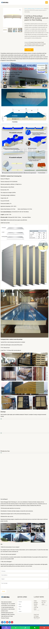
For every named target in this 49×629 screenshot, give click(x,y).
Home (25, 8)
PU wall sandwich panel (39, 45)
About (20, 604)
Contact (20, 611)
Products (20, 601)
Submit (3, 591)
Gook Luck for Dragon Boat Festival (37, 616)
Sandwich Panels (31, 8)
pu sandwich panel (30, 45)
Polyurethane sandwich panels (32, 44)
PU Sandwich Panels (39, 8)
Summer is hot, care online (44, 602)
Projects (20, 606)
